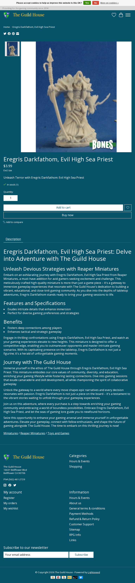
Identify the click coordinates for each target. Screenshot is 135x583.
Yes (87, 3)
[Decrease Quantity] (7, 198)
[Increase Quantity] (14, 198)
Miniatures (11, 433)
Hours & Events (79, 461)
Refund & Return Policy (84, 519)
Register (9, 498)
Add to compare (14, 222)
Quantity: (8, 191)
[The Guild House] (25, 14)
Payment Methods (81, 514)
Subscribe (81, 555)
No (95, 3)
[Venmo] (81, 577)
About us (75, 503)
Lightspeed (94, 572)
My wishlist (11, 508)
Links (72, 540)
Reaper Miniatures (32, 433)
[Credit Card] (64, 577)
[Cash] (53, 577)
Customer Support (81, 524)
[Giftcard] (58, 577)
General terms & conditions (87, 508)
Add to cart (63, 207)
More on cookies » (109, 3)
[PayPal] (69, 577)
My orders (10, 503)
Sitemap (74, 529)
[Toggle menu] (127, 14)
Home (7, 27)
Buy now (67, 215)
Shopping (75, 466)
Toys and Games (58, 433)
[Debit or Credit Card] (75, 577)
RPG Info (75, 535)
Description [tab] (13, 239)
